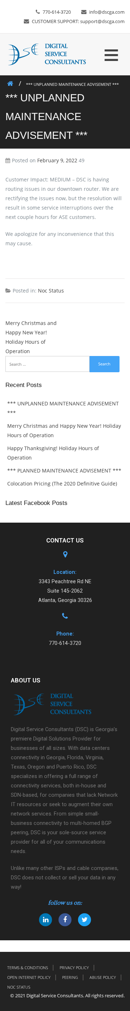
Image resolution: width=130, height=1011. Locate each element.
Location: (65, 572)
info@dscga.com (107, 12)
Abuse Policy (103, 977)
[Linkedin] (45, 919)
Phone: (65, 634)
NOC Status (18, 987)
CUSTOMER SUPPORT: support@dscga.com (78, 21)
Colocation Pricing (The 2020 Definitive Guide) (62, 483)
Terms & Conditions (27, 967)
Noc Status (51, 290)
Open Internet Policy (29, 977)
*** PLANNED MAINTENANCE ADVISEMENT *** (64, 470)
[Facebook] (65, 919)
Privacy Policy (74, 967)
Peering (70, 977)
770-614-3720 (57, 12)
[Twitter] (84, 919)
